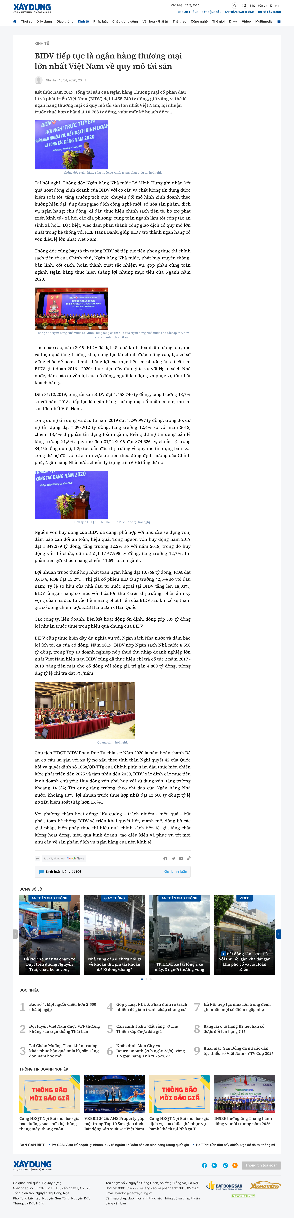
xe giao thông (187, 12)
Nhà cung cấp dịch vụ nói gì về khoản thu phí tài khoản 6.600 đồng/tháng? (114, 964)
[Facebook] (165, 858)
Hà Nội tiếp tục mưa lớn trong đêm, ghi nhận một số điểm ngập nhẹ (237, 1007)
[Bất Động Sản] (224, 1185)
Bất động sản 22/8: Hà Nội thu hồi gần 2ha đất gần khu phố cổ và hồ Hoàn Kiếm (244, 961)
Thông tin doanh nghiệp (43, 1069)
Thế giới (218, 21)
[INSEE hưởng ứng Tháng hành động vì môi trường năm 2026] (244, 1093)
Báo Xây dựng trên (54, 858)
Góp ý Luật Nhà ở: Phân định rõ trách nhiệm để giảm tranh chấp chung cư (151, 1007)
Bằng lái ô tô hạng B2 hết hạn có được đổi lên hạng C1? (234, 1029)
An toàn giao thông (239, 12)
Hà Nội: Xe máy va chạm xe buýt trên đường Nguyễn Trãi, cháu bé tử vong (49, 964)
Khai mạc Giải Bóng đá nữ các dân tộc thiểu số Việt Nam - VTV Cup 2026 (239, 1051)
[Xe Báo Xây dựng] (265, 1184)
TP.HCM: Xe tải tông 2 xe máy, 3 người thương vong (179, 967)
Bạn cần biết (32, 1145)
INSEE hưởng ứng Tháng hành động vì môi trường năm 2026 (243, 1121)
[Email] (181, 858)
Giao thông (64, 21)
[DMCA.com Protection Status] (243, 1196)
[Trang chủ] (15, 21)
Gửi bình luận (175, 872)
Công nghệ (199, 21)
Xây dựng (44, 21)
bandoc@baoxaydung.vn (134, 1193)
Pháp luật (100, 21)
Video (246, 21)
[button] (142, 979)
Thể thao (179, 21)
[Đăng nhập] (245, 6)
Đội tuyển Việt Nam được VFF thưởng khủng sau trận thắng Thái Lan (64, 1029)
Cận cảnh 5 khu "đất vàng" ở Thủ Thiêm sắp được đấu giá (147, 1029)
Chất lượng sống (125, 21)
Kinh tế (83, 21)
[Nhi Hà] (39, 80)
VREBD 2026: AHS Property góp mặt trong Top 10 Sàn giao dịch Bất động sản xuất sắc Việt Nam (114, 1123)
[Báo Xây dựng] (32, 8)
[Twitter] (173, 858)
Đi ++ (233, 21)
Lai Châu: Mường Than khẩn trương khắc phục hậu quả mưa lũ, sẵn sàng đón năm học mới (64, 1051)
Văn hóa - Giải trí (155, 21)
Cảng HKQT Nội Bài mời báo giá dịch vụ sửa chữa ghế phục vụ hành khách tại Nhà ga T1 (179, 1123)
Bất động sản (212, 12)
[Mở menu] (279, 21)
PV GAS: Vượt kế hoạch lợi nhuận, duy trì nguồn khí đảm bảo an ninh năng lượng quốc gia (120, 1145)
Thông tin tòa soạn (261, 1165)
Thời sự (27, 21)
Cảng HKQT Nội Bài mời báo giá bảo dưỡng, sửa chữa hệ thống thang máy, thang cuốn (49, 1123)
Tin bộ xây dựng (269, 12)
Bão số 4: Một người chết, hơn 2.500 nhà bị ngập (62, 1007)
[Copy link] (189, 858)
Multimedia (264, 21)
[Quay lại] (37, 858)
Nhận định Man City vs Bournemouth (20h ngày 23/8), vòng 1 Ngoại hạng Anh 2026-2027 (150, 1051)
